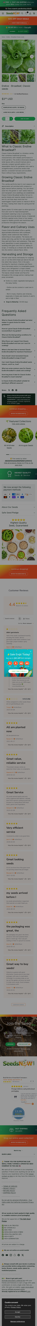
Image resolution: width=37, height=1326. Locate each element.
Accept (17, 1312)
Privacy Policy (16, 1307)
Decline (17, 1317)
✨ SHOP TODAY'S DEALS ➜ (18, 671)
